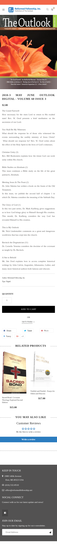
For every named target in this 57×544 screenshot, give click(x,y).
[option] (14, 379)
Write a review (28, 439)
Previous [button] (5, 376)
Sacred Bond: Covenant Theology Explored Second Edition (12, 399)
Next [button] (52, 376)
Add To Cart (28, 309)
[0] (52, 9)
